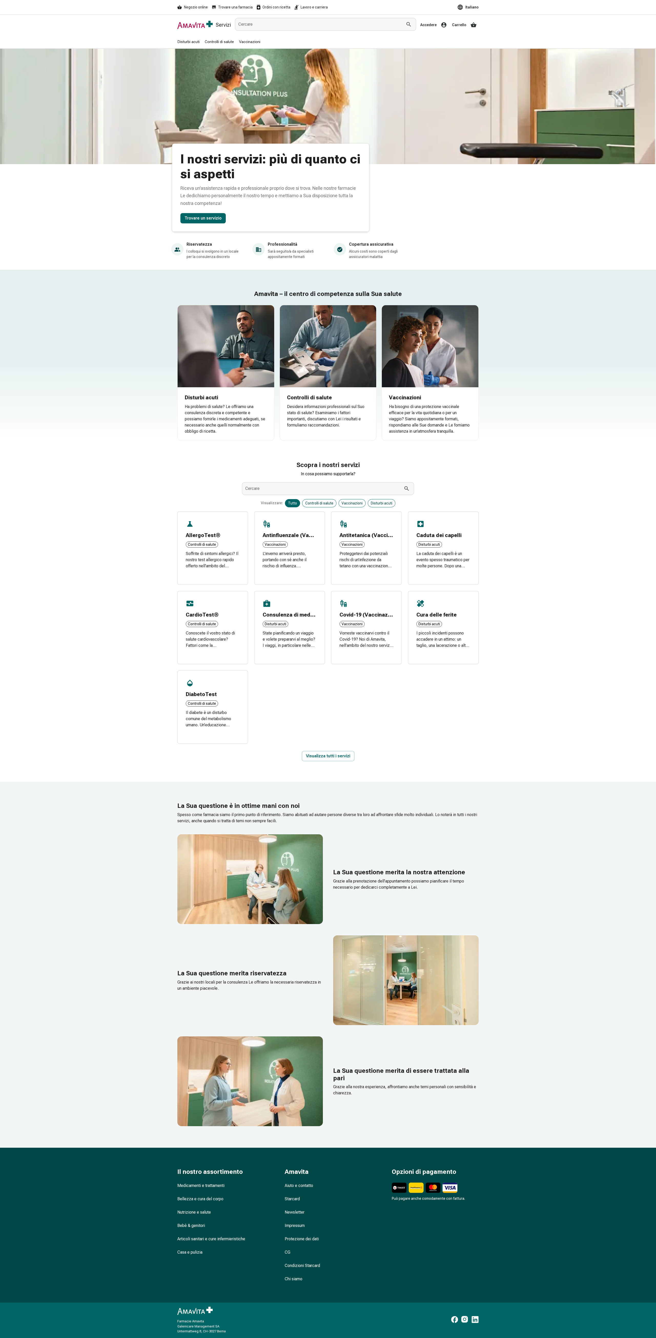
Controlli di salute (309, 397)
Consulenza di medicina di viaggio (305, 615)
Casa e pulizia (189, 1252)
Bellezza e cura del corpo (200, 1198)
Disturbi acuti (201, 397)
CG (287, 1252)
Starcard (292, 1198)
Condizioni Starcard (302, 1265)
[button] (468, 7)
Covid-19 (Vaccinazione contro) (379, 615)
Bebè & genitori (191, 1225)
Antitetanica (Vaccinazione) (374, 535)
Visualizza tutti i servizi (328, 756)
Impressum (295, 1225)
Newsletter (294, 1212)
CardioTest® (202, 615)
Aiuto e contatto (299, 1185)
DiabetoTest (201, 694)
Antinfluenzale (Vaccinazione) (300, 535)
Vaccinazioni (405, 397)
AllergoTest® (203, 535)
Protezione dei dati (302, 1238)
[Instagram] (464, 1320)
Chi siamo (293, 1278)
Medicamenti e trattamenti (200, 1185)
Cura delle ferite (436, 615)
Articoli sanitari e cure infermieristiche (211, 1238)
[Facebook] (454, 1320)
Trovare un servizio (203, 218)
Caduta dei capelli (439, 535)
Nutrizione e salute (194, 1212)
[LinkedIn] (475, 1320)
